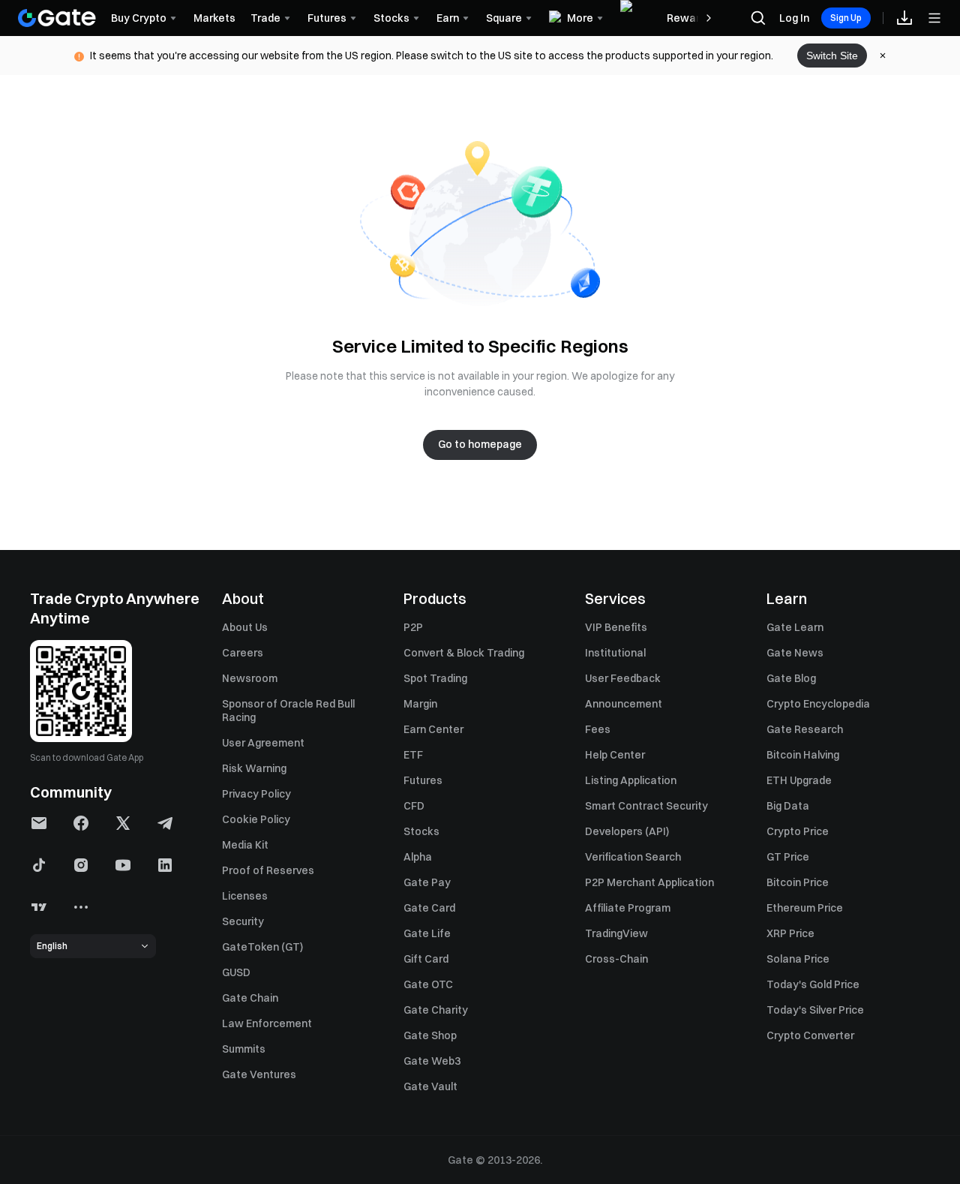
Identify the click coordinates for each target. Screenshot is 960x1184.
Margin (420, 704)
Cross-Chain (616, 959)
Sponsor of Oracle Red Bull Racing (288, 710)
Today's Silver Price (815, 1010)
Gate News (795, 653)
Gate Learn (795, 627)
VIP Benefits (616, 627)
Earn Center (434, 729)
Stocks (422, 831)
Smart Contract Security (646, 806)
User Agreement (263, 743)
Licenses (245, 896)
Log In (794, 18)
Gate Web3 (432, 1061)
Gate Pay (427, 882)
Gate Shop (430, 1035)
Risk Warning (254, 768)
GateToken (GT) (262, 947)
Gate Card (429, 908)
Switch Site (832, 56)
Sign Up (846, 17)
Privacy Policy (256, 794)
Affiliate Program (627, 908)
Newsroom (250, 678)
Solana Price (798, 959)
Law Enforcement (267, 1023)
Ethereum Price (804, 908)
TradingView (616, 933)
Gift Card (426, 959)
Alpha (418, 857)
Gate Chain (250, 998)
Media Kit (245, 845)
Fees (597, 729)
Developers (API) (627, 831)
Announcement (623, 704)
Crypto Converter (810, 1035)
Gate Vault (431, 1086)
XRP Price (790, 933)
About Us (245, 627)
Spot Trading (435, 678)
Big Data (787, 806)
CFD (414, 806)
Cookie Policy (256, 819)
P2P (413, 627)
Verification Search (633, 857)
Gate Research (804, 729)
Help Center (615, 755)
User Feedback (623, 678)
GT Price (787, 857)
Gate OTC (428, 984)
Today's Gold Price (813, 984)
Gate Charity (436, 1010)
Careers (242, 653)
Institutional (615, 653)
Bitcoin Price (797, 882)
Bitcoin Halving (802, 755)
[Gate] (57, 18)
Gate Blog (791, 678)
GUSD (236, 972)
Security (243, 921)
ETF (413, 755)
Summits (244, 1049)
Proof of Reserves (268, 870)
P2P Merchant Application (649, 882)
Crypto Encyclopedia (818, 704)
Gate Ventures (259, 1074)
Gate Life (427, 933)
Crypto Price (797, 831)
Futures (423, 780)
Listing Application (630, 780)
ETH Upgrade (799, 780)
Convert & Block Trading (464, 653)
